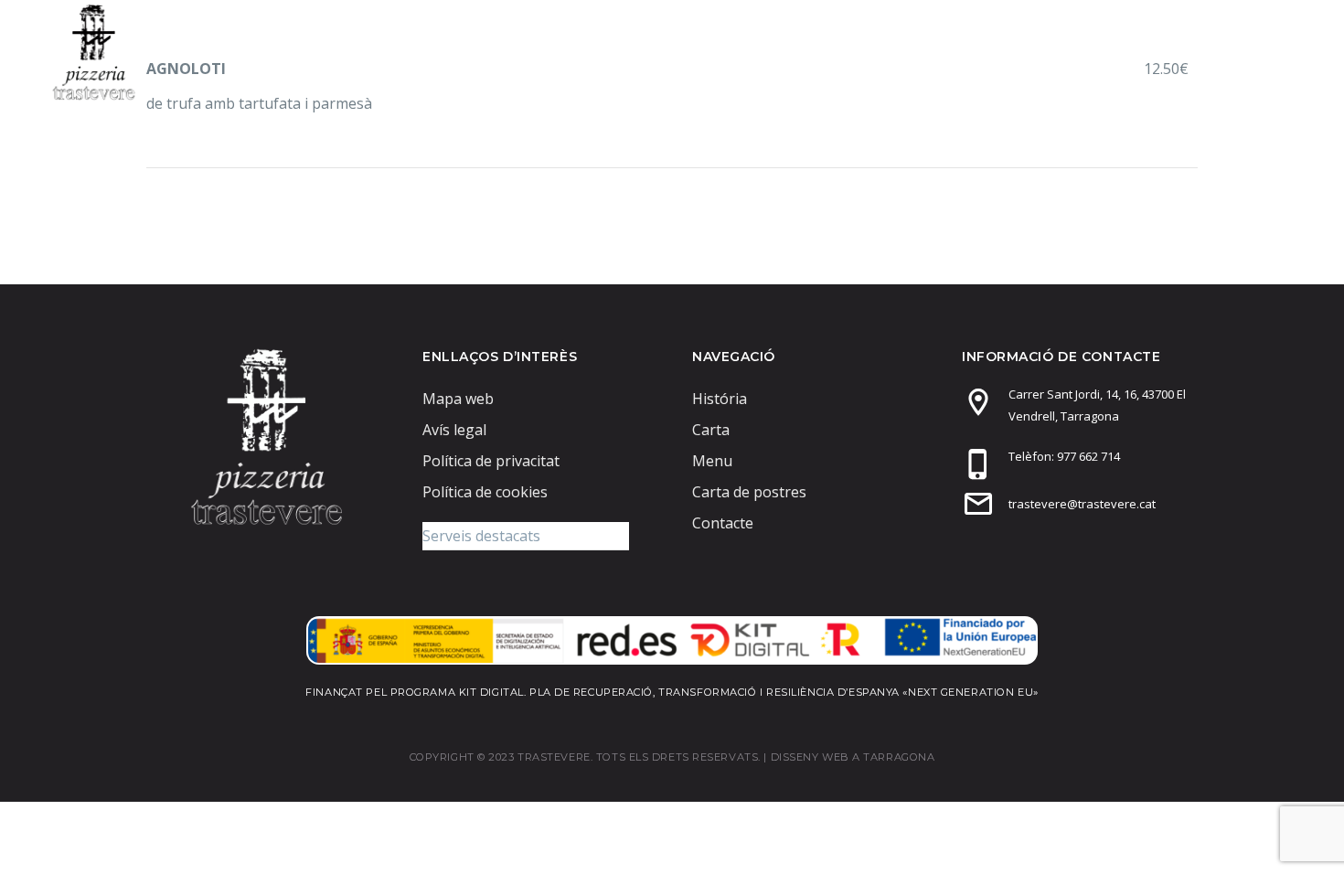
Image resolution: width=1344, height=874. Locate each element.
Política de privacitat (491, 461)
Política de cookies (485, 492)
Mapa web (458, 399)
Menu (866, 51)
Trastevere (758, 51)
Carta (954, 51)
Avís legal (454, 430)
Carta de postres (1086, 51)
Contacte (1232, 51)
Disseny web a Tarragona (853, 757)
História (719, 399)
